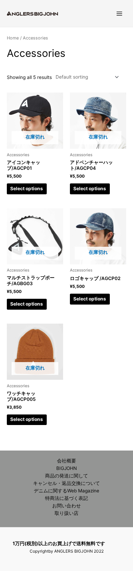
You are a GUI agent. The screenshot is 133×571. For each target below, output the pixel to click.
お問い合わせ (66, 505)
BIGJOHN (66, 468)
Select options (26, 188)
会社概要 (66, 460)
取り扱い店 (66, 513)
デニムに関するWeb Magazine (66, 490)
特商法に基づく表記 (66, 498)
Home (13, 37)
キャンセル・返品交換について (66, 483)
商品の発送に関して (66, 475)
